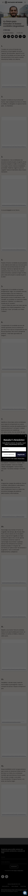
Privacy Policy (21, 458)
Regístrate (21, 454)
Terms (15, 458)
